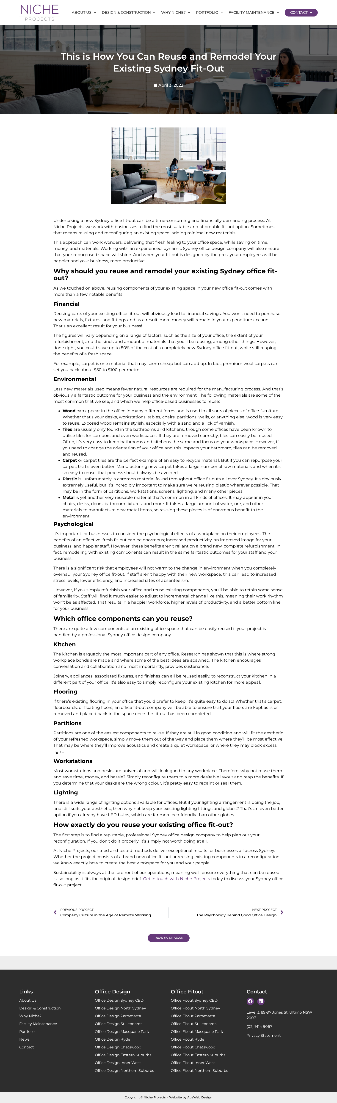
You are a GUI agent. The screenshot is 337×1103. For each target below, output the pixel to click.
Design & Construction (126, 12)
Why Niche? (173, 12)
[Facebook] (250, 1001)
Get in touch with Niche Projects (176, 878)
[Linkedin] (261, 1001)
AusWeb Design (199, 1097)
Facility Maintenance (251, 12)
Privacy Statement (264, 1035)
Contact (299, 12)
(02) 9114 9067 (259, 1026)
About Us (81, 12)
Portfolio (207, 12)
